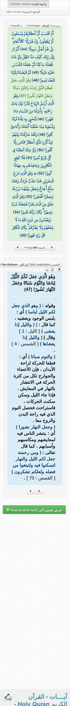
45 (35, 72)
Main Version (23, 11)
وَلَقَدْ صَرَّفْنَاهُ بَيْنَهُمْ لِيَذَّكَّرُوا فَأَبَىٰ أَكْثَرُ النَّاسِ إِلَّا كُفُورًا (32, 142)
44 (24, 49)
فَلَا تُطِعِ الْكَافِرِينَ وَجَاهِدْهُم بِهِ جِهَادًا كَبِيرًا (33, 165)
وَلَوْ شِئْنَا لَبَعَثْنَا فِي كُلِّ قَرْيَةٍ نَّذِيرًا (32, 154)
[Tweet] (47, 269)
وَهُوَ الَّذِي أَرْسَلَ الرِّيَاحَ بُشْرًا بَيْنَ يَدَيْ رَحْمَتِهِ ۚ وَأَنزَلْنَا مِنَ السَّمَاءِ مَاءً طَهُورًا (32, 107)
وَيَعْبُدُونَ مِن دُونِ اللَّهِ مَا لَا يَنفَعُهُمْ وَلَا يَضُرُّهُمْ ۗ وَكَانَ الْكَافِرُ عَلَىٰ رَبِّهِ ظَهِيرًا (32, 227)
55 (23, 235)
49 (42, 134)
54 (16, 212)
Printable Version (28, 4)
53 (29, 196)
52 (41, 173)
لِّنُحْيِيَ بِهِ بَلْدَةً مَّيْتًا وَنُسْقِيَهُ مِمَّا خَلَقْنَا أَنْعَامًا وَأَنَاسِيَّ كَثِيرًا (33, 127)
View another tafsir (35, 509)
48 (41, 119)
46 (35, 80)
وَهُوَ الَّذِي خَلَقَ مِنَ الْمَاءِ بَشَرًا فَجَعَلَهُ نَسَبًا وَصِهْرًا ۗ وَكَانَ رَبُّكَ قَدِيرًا (33, 204)
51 (29, 158)
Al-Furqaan (44, 25)
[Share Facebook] (52, 269)
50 (40, 150)
